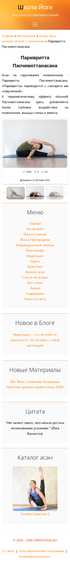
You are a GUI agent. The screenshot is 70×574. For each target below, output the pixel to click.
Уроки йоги (35, 266)
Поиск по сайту (35, 299)
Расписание (35, 229)
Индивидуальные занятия (35, 245)
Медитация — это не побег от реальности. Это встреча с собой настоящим (35, 340)
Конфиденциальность (35, 556)
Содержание (35, 293)
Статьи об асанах (35, 277)
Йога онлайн (35, 250)
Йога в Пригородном (35, 240)
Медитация (35, 256)
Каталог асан (35, 272)
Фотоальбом (26, 36)
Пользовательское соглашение (41, 551)
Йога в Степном (35, 234)
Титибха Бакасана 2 (35, 514)
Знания (35, 288)
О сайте (8, 551)
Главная (8, 36)
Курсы (35, 261)
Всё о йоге (35, 283)
